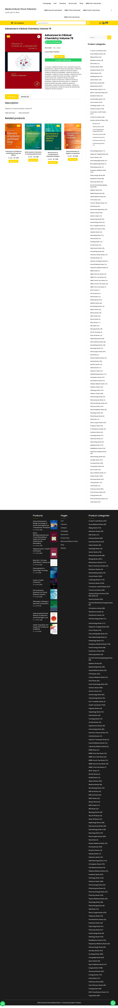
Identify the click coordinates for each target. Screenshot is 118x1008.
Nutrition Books (94, 364)
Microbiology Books (96, 306)
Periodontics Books (98, 140)
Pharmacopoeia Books (96, 400)
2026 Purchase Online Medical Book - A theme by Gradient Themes (59, 1003)
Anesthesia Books (95, 70)
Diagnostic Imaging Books (97, 154)
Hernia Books (94, 238)
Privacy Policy (65, 538)
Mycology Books (95, 329)
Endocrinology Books (96, 175)
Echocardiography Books (97, 160)
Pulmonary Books (95, 438)
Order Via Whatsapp (64, 60)
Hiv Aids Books (94, 245)
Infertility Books (95, 258)
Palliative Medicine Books (97, 384)
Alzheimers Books (95, 60)
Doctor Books (94, 157)
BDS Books (95, 123)
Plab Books (93, 419)
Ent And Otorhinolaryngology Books (100, 658)
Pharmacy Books (95, 406)
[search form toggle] (111, 10)
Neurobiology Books (96, 345)
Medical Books (94, 300)
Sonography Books (95, 466)
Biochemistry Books (96, 83)
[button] (38, 36)
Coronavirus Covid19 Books (98, 112)
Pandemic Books (95, 387)
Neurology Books (95, 348)
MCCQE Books (94, 293)
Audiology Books (95, 76)
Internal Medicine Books (97, 264)
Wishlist (63, 548)
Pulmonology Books (96, 442)
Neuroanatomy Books (96, 342)
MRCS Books (94, 322)
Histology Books (95, 242)
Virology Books (94, 495)
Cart (55, 3)
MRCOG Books (94, 313)
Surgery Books (94, 476)
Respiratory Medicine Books (98, 451)
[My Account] (100, 23)
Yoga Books (93, 502)
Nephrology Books (95, 338)
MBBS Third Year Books (72, 10)
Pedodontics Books (98, 137)
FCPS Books (93, 200)
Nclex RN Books (95, 335)
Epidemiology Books (96, 193)
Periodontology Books (98, 143)
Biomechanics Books (96, 89)
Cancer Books (94, 102)
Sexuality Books (94, 460)
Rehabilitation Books (96, 448)
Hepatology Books (95, 235)
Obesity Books (94, 367)
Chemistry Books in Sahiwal (62, 85)
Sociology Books (95, 463)
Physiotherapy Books (96, 416)
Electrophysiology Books (97, 164)
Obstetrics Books (95, 371)
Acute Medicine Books (96, 54)
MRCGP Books (94, 309)
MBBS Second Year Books (53, 10)
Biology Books (94, 86)
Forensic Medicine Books (97, 203)
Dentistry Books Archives (97, 120)
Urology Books (94, 482)
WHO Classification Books (97, 498)
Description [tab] (11, 97)
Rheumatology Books (96, 456)
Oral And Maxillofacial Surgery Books (98, 130)
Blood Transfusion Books (97, 92)
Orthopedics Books (95, 377)
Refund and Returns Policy (69, 541)
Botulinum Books (95, 96)
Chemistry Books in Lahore (61, 76)
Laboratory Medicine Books (98, 267)
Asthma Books (94, 73)
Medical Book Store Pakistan (20, 9)
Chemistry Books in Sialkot (54, 89)
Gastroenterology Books (97, 209)
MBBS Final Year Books (72, 17)
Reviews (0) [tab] (25, 97)
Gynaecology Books (96, 219)
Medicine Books (94, 303)
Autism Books (94, 80)
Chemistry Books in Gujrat (68, 70)
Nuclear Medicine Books (97, 358)
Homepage (47, 3)
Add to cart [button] (13, 161)
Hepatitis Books (94, 232)
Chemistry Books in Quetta (61, 81)
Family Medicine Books (96, 196)
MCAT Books (94, 290)
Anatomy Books (94, 67)
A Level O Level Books (96, 50)
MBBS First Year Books (93, 3)
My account (73, 3)
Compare (64, 528)
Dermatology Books (96, 151)
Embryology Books (95, 167)
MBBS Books (94, 271)
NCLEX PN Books (95, 332)
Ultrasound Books (95, 479)
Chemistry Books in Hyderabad (55, 72)
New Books (93, 355)
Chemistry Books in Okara (65, 78)
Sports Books (94, 469)
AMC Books (93, 63)
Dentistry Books (97, 126)
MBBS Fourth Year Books (91, 10)
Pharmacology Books (96, 396)
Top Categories (19, 23)
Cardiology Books (95, 105)
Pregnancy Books (95, 426)
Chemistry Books (57, 67)
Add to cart (59, 57)
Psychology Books (95, 435)
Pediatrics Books (95, 393)
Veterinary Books (95, 489)
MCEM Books (94, 296)
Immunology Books (96, 251)
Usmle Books (94, 485)
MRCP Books (94, 316)
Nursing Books (94, 361)
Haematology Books (96, 222)
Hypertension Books (96, 248)
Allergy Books (94, 57)
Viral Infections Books (96, 492)
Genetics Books (94, 212)
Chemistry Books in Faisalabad (63, 69)
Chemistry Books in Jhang (60, 74)
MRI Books (93, 325)
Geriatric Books (94, 216)
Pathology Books (95, 390)
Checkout (62, 3)
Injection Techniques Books (98, 261)
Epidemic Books (94, 190)
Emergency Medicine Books (98, 170)
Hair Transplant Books (96, 225)
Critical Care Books (95, 117)
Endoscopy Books (95, 182)
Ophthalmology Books (96, 374)
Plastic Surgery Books (96, 422)
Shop (81, 3)
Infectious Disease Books (97, 254)
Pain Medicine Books (96, 380)
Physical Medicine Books (97, 409)
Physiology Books (95, 413)
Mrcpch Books (94, 319)
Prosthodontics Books (96, 429)
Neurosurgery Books (96, 351)
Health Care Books (95, 229)
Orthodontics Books (98, 134)
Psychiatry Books (95, 432)
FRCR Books (93, 206)
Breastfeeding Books (96, 99)
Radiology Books (95, 445)
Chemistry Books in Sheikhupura (69, 87)
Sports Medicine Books (96, 473)
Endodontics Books (95, 178)
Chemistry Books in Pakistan (54, 80)
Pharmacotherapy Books (97, 403)
